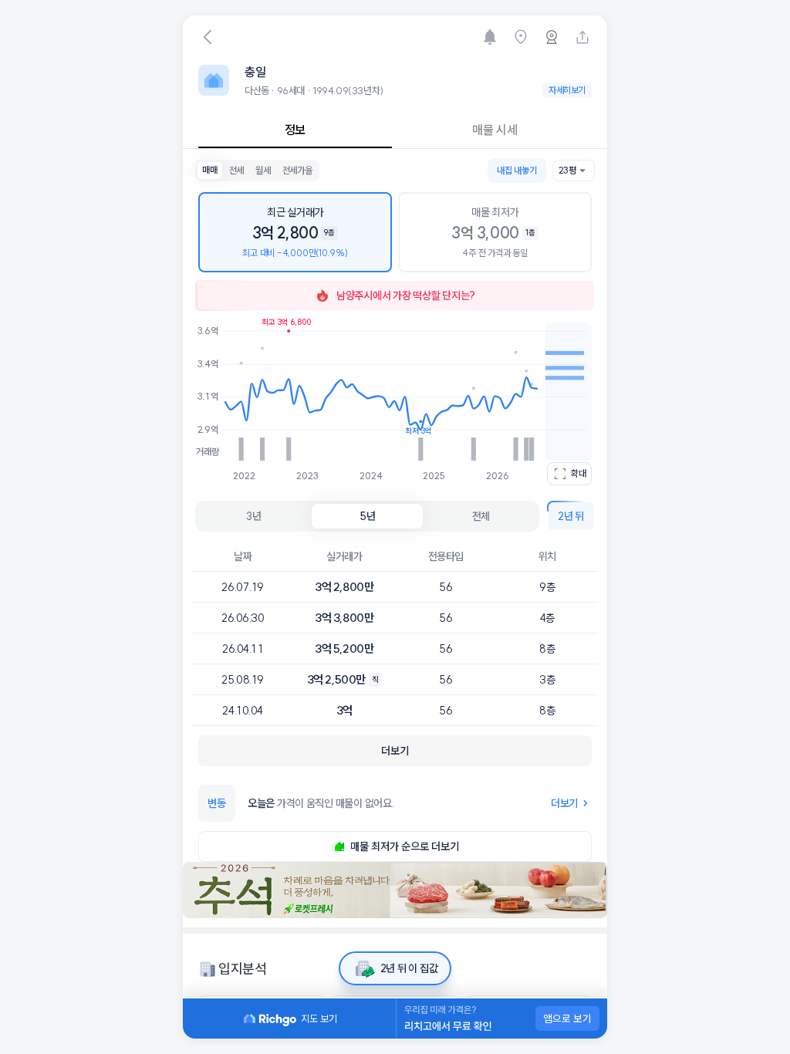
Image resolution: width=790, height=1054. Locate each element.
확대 (578, 473)
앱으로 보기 (567, 1018)
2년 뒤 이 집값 (408, 968)
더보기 (564, 803)
